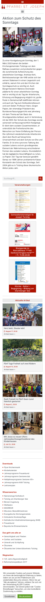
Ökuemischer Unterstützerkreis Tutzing (20, 548)
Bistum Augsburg (11, 502)
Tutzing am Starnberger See (16, 499)
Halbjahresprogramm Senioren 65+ (19, 479)
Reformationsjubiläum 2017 (15, 562)
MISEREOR (8, 508)
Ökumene (8, 545)
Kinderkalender (10, 470)
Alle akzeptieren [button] (25, 596)
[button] (22, 2)
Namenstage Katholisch (14, 496)
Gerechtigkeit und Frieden (15, 536)
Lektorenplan (9, 485)
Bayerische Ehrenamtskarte (15, 526)
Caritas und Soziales (13, 539)
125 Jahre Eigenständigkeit (15, 559)
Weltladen (8, 505)
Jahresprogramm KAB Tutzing (17, 482)
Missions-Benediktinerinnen (16, 511)
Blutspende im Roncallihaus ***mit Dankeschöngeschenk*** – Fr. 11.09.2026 (22, 251)
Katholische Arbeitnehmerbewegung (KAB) (22, 520)
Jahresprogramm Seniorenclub (17, 476)
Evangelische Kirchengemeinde (17, 514)
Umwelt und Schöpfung (14, 542)
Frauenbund (9, 523)
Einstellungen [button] (10, 596)
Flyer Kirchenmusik (12, 467)
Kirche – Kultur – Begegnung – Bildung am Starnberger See (22, 288)
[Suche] (40, 179)
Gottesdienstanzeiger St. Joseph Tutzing (22, 216)
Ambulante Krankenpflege (15, 517)
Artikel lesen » (9, 334)
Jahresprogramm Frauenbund (16, 473)
